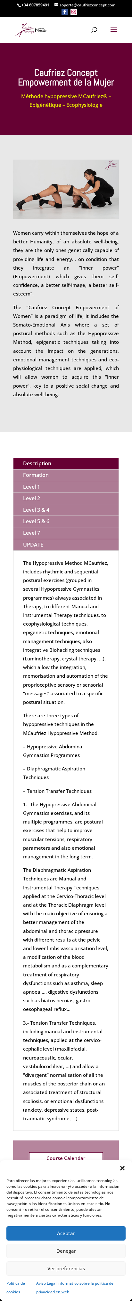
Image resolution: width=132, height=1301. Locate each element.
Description (37, 463)
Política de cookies (15, 1288)
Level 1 (31, 486)
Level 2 (31, 498)
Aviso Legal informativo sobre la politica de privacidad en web (74, 1288)
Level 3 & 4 (36, 509)
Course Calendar (65, 1158)
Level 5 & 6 (36, 521)
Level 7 (31, 532)
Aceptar (66, 1233)
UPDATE (33, 544)
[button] (122, 1168)
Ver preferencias (66, 1268)
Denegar (66, 1251)
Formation (36, 474)
